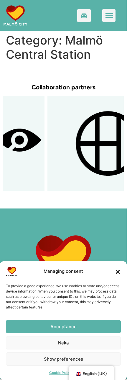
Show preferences (63, 359)
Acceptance (63, 326)
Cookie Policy (60, 373)
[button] (118, 272)
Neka (63, 343)
